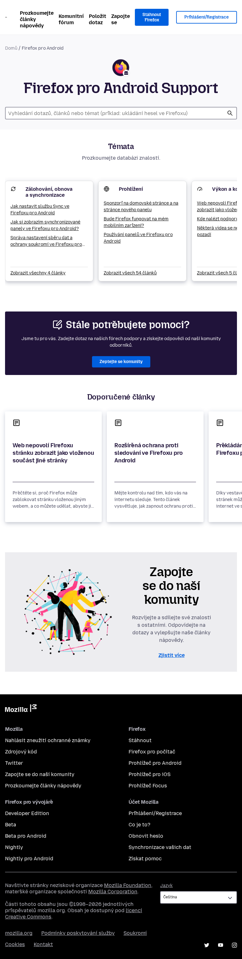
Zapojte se (120, 19)
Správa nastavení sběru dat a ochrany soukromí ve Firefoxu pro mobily (46, 241)
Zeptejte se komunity (121, 361)
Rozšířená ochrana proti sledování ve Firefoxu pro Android (148, 453)
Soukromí (135, 933)
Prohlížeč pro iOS (149, 774)
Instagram (234, 945)
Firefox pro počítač (152, 752)
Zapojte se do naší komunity (39, 774)
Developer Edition (27, 813)
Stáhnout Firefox (151, 17)
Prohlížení (131, 189)
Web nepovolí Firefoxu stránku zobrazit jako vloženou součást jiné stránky (53, 453)
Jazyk (166, 885)
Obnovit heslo (146, 836)
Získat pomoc (145, 859)
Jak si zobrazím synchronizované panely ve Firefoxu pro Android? (45, 225)
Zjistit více (171, 655)
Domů (11, 48)
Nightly (14, 847)
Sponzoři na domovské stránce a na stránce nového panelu (141, 206)
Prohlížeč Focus (148, 786)
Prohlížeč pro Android (155, 763)
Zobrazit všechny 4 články (38, 273)
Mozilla (21, 709)
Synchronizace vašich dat (160, 847)
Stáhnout (140, 740)
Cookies (15, 944)
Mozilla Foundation (127, 885)
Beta (10, 825)
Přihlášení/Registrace (206, 17)
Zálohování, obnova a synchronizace (49, 192)
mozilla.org (18, 933)
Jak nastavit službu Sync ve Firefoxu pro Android (39, 210)
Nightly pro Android (29, 859)
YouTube (220, 945)
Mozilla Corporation (112, 892)
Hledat (230, 113)
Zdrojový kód (21, 752)
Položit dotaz (97, 19)
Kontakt (43, 944)
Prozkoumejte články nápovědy (37, 19)
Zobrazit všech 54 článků (130, 273)
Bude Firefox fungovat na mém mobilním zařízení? (136, 222)
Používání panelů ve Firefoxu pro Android (138, 238)
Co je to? (139, 825)
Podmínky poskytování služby (78, 933)
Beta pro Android (25, 836)
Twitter (14, 763)
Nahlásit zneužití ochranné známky (47, 740)
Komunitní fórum (71, 19)
